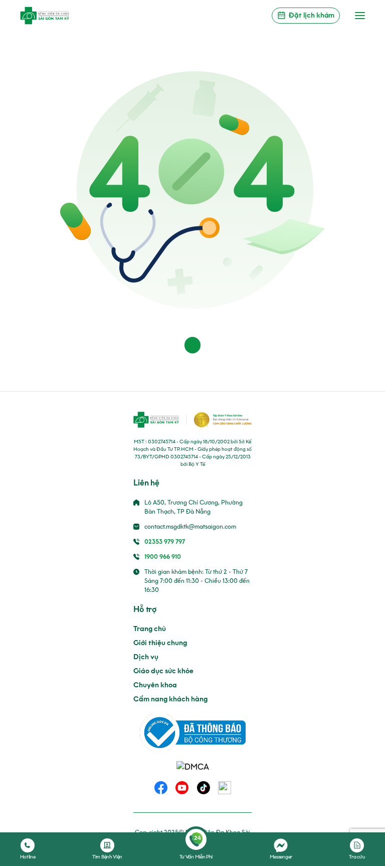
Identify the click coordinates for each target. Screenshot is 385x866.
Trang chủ (149, 629)
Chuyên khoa (155, 685)
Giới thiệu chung (160, 643)
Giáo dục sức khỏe (163, 671)
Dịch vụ (145, 657)
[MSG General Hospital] (44, 16)
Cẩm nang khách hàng (170, 699)
